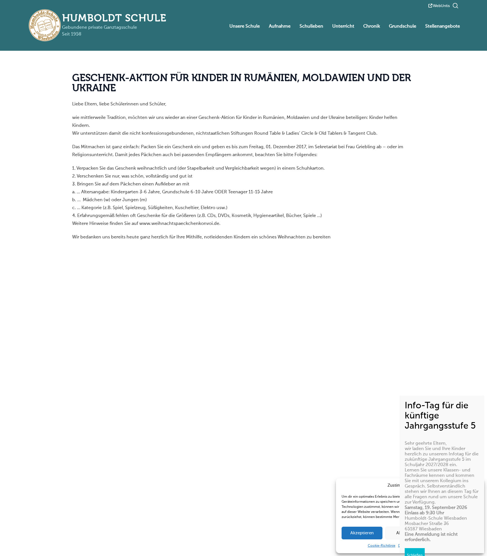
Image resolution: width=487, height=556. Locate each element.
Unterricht (343, 26)
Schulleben (311, 26)
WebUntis (441, 6)
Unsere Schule (244, 26)
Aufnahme (280, 26)
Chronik (371, 26)
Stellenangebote (442, 26)
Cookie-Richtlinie (381, 546)
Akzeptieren (362, 533)
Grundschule (402, 26)
